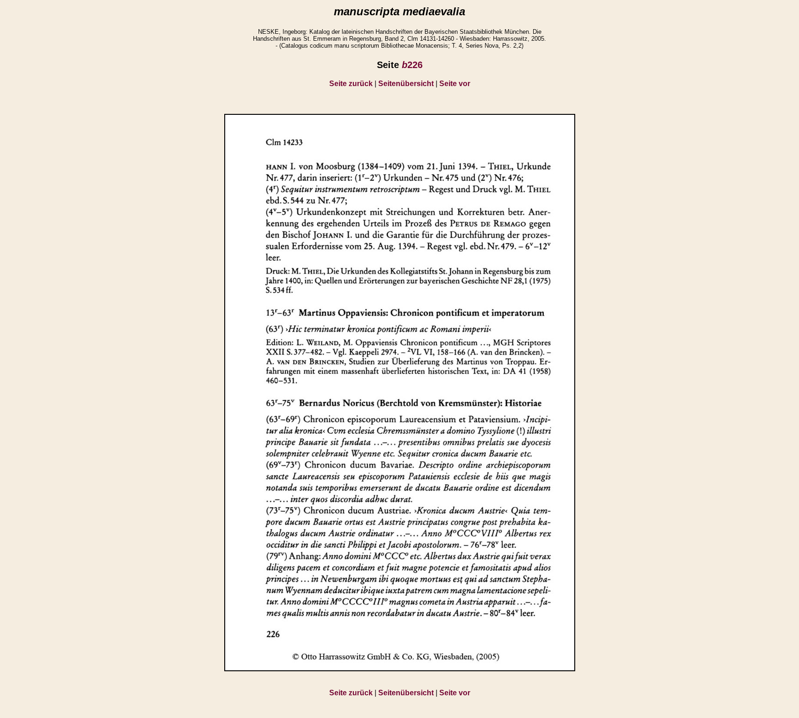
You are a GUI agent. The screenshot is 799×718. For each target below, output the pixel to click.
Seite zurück (351, 83)
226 (412, 65)
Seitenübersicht (406, 83)
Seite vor (454, 83)
